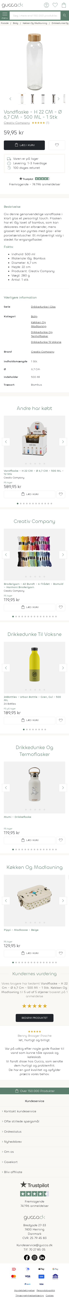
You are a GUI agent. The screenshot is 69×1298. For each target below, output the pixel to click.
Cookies (50, 1295)
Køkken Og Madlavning (38, 324)
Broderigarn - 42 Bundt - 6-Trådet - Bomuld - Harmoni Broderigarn (33, 585)
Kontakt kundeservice (20, 1111)
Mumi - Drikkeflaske (17, 817)
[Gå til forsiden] (34, 1217)
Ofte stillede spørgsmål (21, 1121)
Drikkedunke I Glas (43, 307)
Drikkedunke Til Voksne (46, 342)
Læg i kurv (24, 145)
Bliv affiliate (13, 1172)
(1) (40, 123)
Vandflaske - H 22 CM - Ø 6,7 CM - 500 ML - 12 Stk (34, 472)
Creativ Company (17, 123)
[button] (10, 99)
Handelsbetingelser (24, 1290)
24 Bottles (10, 703)
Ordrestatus (12, 1132)
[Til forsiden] (12, 5)
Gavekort (11, 1162)
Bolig (34, 316)
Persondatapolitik (46, 1290)
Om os (9, 1152)
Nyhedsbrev (13, 1142)
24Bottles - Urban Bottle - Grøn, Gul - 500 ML (32, 698)
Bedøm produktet (35, 1018)
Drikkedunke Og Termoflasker (42, 334)
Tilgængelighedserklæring (30, 1295)
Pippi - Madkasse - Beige (21, 930)
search (64, 15)
